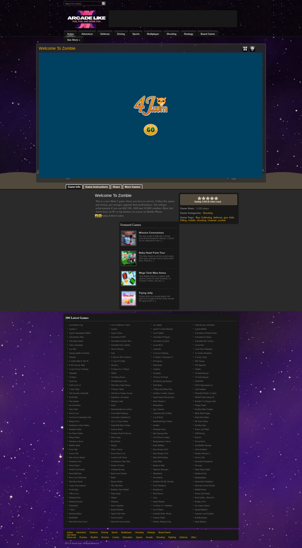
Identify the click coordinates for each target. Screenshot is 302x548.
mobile (191, 220)
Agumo (114, 328)
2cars (155, 497)
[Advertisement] (172, 28)
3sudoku (156, 369)
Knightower (158, 489)
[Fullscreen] (245, 49)
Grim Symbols (201, 449)
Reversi (198, 437)
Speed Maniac (159, 501)
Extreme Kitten (75, 513)
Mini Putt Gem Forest (78, 521)
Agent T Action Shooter (163, 328)
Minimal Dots (75, 497)
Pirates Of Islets (117, 465)
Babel (113, 477)
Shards (114, 445)
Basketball (73, 517)
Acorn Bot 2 (158, 344)
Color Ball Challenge (119, 413)
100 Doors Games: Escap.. (122, 393)
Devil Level (74, 413)
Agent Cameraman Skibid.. (80, 332)
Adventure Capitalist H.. (121, 417)
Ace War (72, 348)
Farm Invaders (117, 517)
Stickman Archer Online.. (79, 425)
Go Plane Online (76, 433)
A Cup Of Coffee (118, 361)
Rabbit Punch (200, 489)
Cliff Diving (200, 433)
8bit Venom (199, 361)
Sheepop (114, 501)
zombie (222, 220)
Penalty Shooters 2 (202, 453)
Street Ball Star (75, 473)
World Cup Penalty (77, 469)
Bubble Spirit (74, 445)
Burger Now (74, 421)
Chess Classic (117, 449)
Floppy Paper (200, 405)
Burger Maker (117, 481)
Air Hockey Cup (76, 324)
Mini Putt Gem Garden (120, 521)
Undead (212, 220)
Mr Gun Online (201, 421)
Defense (105, 33)
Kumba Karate (201, 517)
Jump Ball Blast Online (120, 425)
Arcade (149, 537)
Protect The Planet (202, 493)
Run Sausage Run (160, 433)
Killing (183, 220)
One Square (74, 401)
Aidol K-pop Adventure (205, 324)
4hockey (114, 365)
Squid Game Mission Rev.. (164, 397)
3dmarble (73, 373)
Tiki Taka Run (117, 485)
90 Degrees (157, 361)
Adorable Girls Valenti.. (121, 344)
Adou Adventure (76, 344)
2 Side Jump (74, 389)
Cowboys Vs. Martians (162, 505)
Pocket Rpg (74, 489)
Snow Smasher (117, 505)
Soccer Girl (73, 453)
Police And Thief (202, 429)
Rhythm (94, 537)
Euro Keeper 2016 (160, 449)
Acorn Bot (199, 344)
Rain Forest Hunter (119, 473)
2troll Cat (73, 381)
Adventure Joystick (161, 340)
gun (226, 217)
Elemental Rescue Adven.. (122, 409)
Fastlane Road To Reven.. (121, 433)
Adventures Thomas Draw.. (206, 332)
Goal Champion (159, 485)
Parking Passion (75, 501)
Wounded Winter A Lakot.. (206, 393)
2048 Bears (157, 385)
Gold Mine (157, 461)
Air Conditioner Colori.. (121, 324)
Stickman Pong (159, 429)
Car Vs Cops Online (119, 421)
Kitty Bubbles (158, 445)
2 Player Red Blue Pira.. (163, 389)
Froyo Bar (73, 449)
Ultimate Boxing (118, 469)
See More (71, 535)
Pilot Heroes (158, 493)
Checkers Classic (76, 441)
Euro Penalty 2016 (160, 453)
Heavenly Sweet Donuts (205, 485)
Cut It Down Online (161, 437)
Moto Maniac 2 (159, 401)
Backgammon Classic (162, 441)
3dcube (198, 369)
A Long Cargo (201, 357)
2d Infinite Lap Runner (162, 381)
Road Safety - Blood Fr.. (205, 497)
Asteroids (157, 348)
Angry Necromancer (77, 485)
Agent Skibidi (200, 328)
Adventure (87, 33)
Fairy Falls (73, 409)
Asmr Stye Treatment (203, 348)
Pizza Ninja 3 (74, 465)
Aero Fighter (158, 332)
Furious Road (116, 429)
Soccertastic (158, 477)
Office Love (74, 493)
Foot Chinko (158, 509)
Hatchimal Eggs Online (162, 421)
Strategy (188, 33)
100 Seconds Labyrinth (78, 393)
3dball (113, 373)
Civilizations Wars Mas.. (121, 461)
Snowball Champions (204, 461)
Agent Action (116, 332)
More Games (132, 186)
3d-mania (157, 373)
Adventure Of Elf (118, 336)
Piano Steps (116, 493)
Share (116, 186)
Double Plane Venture (204, 409)
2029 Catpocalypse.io (204, 385)
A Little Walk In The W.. (79, 361)
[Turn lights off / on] (252, 49)
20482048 (199, 381)
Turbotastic (73, 505)
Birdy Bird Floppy (202, 413)
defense (217, 217)
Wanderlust (157, 473)
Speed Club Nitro (118, 513)
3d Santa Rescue (201, 373)
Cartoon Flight (159, 517)
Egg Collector (158, 409)
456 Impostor (200, 365)
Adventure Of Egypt (161, 336)
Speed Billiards (201, 509)
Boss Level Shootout (77, 477)
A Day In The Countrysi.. (121, 357)
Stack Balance (200, 521)
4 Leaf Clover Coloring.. (79, 369)
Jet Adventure (75, 405)
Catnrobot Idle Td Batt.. (162, 413)
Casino (115, 537)
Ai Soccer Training (160, 352)
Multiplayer (153, 33)
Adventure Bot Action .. (205, 340)
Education (127, 537)
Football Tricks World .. (162, 513)
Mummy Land (117, 401)
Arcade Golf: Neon (119, 457)
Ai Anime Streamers (203, 352)
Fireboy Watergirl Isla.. (162, 521)
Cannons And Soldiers (204, 513)
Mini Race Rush (75, 481)
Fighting (172, 537)
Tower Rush (200, 441)
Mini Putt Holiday (160, 457)
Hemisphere (158, 405)
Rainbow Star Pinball (120, 489)
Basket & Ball (158, 465)
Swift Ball (73, 397)
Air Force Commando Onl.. (80, 417)
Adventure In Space (203, 336)
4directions (157, 365)
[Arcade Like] (86, 19)
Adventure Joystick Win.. (121, 340)
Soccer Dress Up (118, 453)
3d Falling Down (118, 377)
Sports (135, 33)
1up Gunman (200, 389)
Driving (121, 33)
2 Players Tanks (117, 389)
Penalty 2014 (200, 501)
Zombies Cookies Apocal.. (164, 393)
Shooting (171, 33)
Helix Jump (116, 437)
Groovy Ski (200, 457)
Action (70, 33)
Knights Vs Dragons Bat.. (206, 401)
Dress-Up (71, 537)
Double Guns (200, 425)
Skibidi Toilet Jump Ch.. (205, 397)
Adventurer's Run (76, 336)
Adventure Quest (76, 340)
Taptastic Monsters (160, 469)
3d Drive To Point (160, 377)
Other (193, 537)
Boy (198, 217)
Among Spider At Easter (79, 352)
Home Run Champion (204, 481)
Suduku (156, 425)
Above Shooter (117, 348)
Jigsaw (139, 537)
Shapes (114, 497)
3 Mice (72, 509)
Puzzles (83, 537)
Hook (113, 405)
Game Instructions (96, 186)
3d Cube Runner (201, 377)
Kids (231, 217)
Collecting (206, 217)
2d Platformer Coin (119, 381)
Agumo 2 (73, 328)
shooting (201, 220)
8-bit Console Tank (77, 365)
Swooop (198, 465)
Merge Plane (74, 437)
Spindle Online (75, 429)
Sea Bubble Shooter (203, 445)
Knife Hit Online (202, 417)
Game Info (74, 186)
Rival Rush (115, 441)
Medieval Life (200, 473)
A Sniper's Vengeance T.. (163, 357)
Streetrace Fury (75, 461)
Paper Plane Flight (202, 469)
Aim (113, 352)
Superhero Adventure (120, 397)
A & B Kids (158, 417)
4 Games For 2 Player (120, 369)
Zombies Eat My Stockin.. (164, 481)
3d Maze (72, 377)
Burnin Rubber (117, 509)
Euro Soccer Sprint (77, 457)
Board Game (208, 33)
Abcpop (72, 357)
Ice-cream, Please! (202, 505)
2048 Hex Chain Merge (121, 385)
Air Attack (157, 324)
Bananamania (200, 477)
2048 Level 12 (75, 385)
